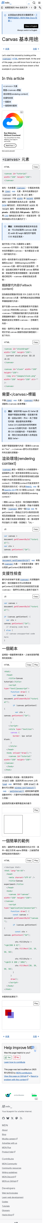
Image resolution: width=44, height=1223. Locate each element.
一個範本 (7, 102)
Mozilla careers (9, 1139)
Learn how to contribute (14, 1062)
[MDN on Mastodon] (16, 1118)
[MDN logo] (7, 1106)
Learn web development (12, 1197)
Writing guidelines (9, 1172)
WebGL (28, 486)
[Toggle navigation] (39, 3)
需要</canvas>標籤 (12, 90)
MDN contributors (24, 1073)
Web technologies (10, 1193)
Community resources (11, 1168)
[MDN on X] (12, 1118)
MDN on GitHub (9, 1181)
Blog (4, 1134)
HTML (15, 58)
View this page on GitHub (15, 1076)
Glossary (6, 1210)
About (4, 1130)
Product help (7, 1152)
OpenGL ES (9, 490)
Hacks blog (7, 1215)
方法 (28, 509)
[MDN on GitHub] (3, 1118)
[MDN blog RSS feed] (21, 1118)
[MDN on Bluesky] (7, 1118)
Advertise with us (9, 1143)
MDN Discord (8, 1177)
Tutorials (6, 1206)
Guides (5, 1201)
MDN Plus (6, 1147)
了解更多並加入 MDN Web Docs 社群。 (22, 18)
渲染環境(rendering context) (15, 94)
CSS (6, 215)
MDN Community (9, 1163)
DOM (4, 205)
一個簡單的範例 (10, 105)
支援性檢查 (8, 98)
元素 (10, 86)
